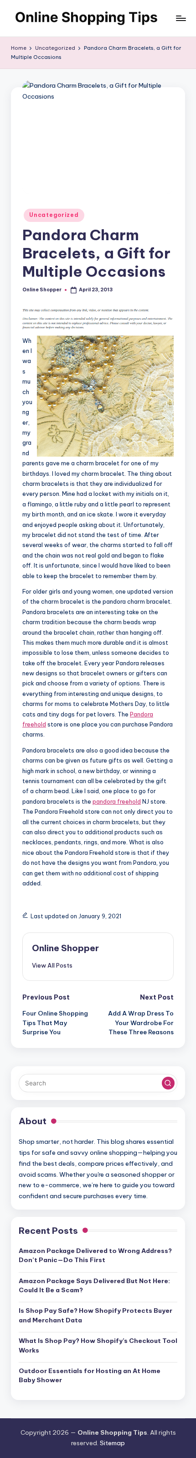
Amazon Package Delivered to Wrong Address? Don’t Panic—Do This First (95, 1255)
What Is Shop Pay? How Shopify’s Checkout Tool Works (98, 1345)
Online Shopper (65, 947)
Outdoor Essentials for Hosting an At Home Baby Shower (89, 1375)
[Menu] (180, 18)
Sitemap (112, 1443)
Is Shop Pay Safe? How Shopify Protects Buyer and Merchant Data (95, 1315)
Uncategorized (53, 214)
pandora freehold (117, 801)
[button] (52, 965)
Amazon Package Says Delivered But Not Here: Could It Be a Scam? (94, 1285)
